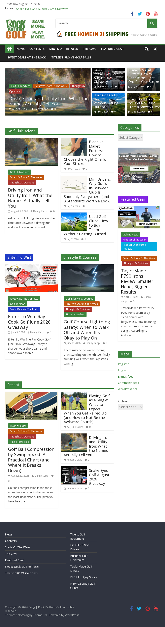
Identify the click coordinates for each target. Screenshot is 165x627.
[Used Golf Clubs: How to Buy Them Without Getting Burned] (74, 215)
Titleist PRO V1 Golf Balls (71, 57)
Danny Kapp (41, 109)
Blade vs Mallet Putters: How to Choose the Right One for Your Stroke (143, 76)
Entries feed (125, 376)
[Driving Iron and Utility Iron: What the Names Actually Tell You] (48, 70)
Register (123, 364)
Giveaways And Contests (24, 298)
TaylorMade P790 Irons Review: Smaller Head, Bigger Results (137, 281)
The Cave (89, 49)
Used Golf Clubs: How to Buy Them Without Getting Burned (107, 101)
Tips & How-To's (75, 314)
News (20, 49)
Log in (122, 370)
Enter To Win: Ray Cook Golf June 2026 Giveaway (29, 321)
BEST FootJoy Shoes (83, 577)
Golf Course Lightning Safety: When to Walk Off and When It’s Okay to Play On (87, 330)
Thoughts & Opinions (22, 182)
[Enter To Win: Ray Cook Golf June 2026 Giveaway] (31, 267)
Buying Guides (18, 426)
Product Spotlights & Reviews (134, 246)
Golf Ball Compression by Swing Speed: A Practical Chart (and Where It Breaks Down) (31, 459)
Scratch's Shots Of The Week (51, 86)
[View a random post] (155, 49)
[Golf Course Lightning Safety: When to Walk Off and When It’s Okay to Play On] (87, 267)
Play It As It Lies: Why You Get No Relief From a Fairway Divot (144, 103)
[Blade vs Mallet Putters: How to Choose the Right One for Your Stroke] (74, 140)
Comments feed (128, 383)
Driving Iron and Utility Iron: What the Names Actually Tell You (56, 8)
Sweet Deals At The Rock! (26, 57)
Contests (36, 49)
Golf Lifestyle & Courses (79, 298)
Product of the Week (134, 239)
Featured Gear (112, 49)
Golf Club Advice (20, 86)
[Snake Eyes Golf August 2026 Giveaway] (74, 469)
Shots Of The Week (63, 49)
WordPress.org (127, 389)
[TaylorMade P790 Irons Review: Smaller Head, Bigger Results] (139, 208)
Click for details (144, 35)
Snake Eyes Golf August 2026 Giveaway (106, 78)
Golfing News (17, 304)
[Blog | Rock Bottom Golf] (9, 49)
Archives (123, 401)
